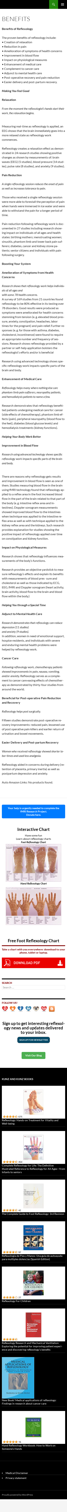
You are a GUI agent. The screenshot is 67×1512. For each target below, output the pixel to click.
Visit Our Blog (33, 1055)
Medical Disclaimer (17, 1473)
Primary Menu (62, 4)
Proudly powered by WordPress (17, 1494)
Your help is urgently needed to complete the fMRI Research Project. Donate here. (33, 811)
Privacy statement (16, 1477)
